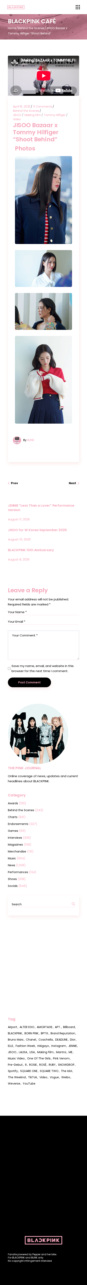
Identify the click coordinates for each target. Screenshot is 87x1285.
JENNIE (72, 1046)
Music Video (16, 1058)
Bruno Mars (15, 1040)
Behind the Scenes (31, 28)
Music (12, 858)
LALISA (23, 1052)
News (11, 865)
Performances (18, 872)
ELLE (10, 1046)
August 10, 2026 (19, 539)
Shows (12, 879)
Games (13, 831)
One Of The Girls (39, 1058)
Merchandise (17, 851)
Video (17, 119)
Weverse (14, 1083)
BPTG (44, 1033)
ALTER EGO (27, 1027)
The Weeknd (17, 1077)
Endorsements (18, 824)
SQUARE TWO (49, 1071)
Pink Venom (61, 1058)
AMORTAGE (44, 1027)
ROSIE (33, 1065)
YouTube (29, 1083)
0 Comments (42, 106)
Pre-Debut (15, 1065)
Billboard (69, 1027)
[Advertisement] (43, 966)
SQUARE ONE (28, 1071)
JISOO (17, 115)
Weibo (65, 1077)
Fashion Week (25, 1046)
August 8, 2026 (19, 559)
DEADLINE (61, 1040)
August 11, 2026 (19, 519)
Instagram (58, 1046)
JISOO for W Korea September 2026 (37, 530)
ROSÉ (42, 1065)
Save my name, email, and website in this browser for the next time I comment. (43, 668)
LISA (32, 1052)
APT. (58, 1027)
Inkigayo (43, 1046)
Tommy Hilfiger (55, 115)
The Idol (66, 1071)
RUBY (52, 1065)
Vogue (54, 1077)
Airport (12, 1027)
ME (70, 1052)
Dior (72, 1040)
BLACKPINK (15, 1033)
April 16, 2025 (21, 106)
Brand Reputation (63, 1033)
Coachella (45, 1040)
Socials (13, 886)
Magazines (15, 845)
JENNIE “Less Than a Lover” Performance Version (41, 507)
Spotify (13, 1071)
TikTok (32, 1077)
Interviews (15, 838)
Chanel (31, 1040)
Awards (13, 803)
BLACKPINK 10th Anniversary (31, 550)
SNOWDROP (66, 1065)
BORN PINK (31, 1033)
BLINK (30, 440)
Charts (12, 817)
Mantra (61, 1052)
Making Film (32, 115)
